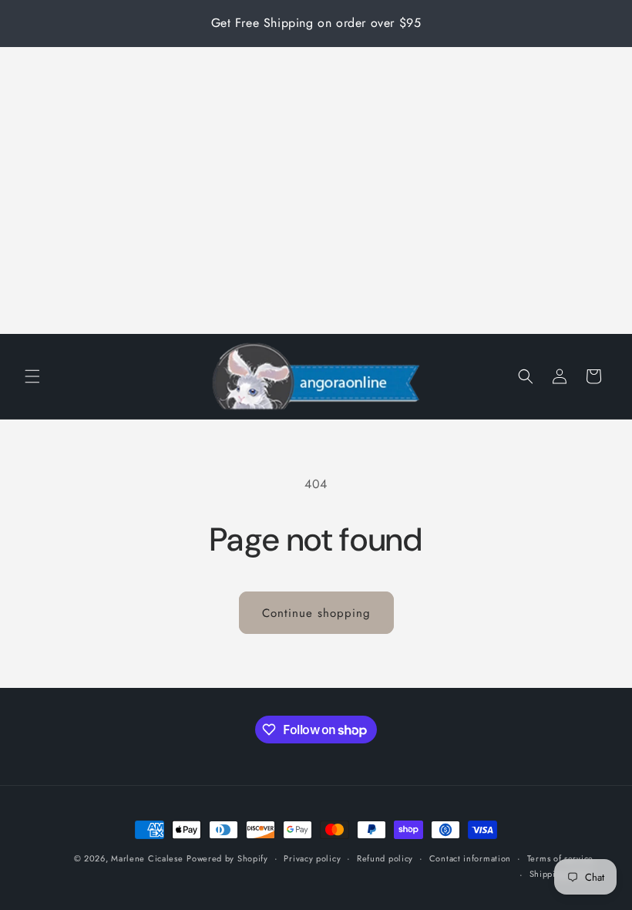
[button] (32, 376)
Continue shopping (316, 613)
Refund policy (385, 858)
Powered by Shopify (227, 858)
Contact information (470, 858)
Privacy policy (312, 858)
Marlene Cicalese (147, 858)
